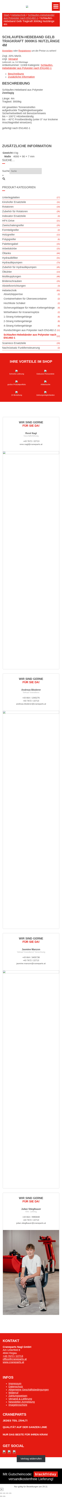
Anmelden (7, 51)
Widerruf (13, 1392)
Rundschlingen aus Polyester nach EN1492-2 (30, 330)
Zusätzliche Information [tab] (21, 76)
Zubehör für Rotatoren (15, 211)
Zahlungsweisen (18, 1395)
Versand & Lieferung (20, 1398)
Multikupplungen (11, 276)
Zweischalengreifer (13, 225)
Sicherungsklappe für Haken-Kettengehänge (29, 307)
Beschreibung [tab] (16, 73)
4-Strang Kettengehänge (18, 325)
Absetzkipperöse (13, 294)
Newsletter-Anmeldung (22, 1401)
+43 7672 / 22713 (31, 441)
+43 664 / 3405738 (31, 957)
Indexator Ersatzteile (14, 216)
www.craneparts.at (13, 1362)
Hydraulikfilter (10, 257)
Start (6, 15)
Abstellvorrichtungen (14, 285)
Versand (13, 59)
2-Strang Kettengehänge (18, 321)
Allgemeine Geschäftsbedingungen (29, 1389)
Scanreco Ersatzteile (14, 343)
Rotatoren (8, 206)
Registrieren (24, 51)
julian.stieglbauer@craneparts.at (31, 1223)
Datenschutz (16, 1386)
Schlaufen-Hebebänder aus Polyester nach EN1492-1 (29, 17)
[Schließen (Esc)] (10, 1493)
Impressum (15, 1383)
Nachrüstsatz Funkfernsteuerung (21, 347)
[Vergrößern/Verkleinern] (1, 1493)
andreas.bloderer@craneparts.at (31, 704)
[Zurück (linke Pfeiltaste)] (1, 1496)
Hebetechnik (18, 15)
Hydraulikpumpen (12, 262)
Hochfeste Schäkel (14, 303)
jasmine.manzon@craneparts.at (31, 963)
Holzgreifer (8, 234)
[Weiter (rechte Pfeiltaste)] (4, 1496)
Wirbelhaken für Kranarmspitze (21, 312)
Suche (6, 171)
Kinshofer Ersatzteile (14, 202)
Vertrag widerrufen (31, 1458)
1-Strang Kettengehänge (18, 316)
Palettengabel (10, 243)
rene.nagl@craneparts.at (31, 444)
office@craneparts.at (15, 1359)
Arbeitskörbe (9, 248)
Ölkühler (7, 271)
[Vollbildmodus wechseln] (4, 1493)
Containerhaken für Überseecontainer (25, 298)
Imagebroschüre (18, 1404)
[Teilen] (7, 1493)
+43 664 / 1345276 (31, 698)
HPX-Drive (8, 220)
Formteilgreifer (10, 230)
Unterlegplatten (11, 197)
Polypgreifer (9, 239)
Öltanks (6, 253)
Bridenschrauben (12, 281)
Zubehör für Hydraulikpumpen (19, 267)
